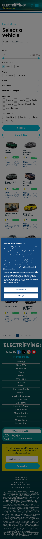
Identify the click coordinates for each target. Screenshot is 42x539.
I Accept (21, 296)
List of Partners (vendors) (11, 282)
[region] (21, 269)
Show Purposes (21, 289)
